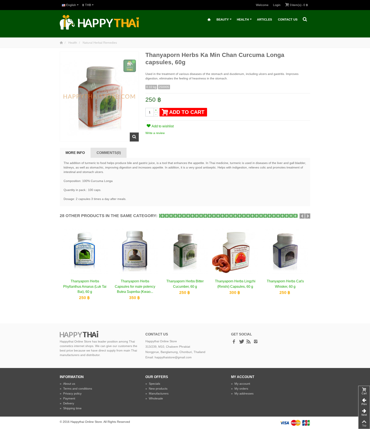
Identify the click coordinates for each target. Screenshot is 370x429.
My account (240, 383)
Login (276, 5)
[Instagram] (255, 342)
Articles (264, 19)
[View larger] (134, 137)
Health (243, 19)
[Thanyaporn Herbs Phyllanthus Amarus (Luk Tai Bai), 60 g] (85, 251)
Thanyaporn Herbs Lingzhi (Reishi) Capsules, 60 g (235, 283)
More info (75, 153)
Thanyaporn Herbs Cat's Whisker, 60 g (285, 283)
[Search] (304, 19)
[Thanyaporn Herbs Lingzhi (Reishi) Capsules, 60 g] (235, 251)
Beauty (222, 19)
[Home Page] (62, 42)
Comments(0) (109, 153)
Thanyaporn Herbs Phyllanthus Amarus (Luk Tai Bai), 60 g (84, 286)
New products (156, 388)
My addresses (242, 393)
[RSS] (248, 342)
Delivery (67, 403)
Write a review (155, 133)
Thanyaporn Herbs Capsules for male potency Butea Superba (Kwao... (135, 286)
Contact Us (287, 19)
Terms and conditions (76, 388)
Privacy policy (71, 393)
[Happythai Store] (99, 22)
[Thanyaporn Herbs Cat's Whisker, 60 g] (285, 251)
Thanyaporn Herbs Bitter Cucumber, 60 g (185, 283)
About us (67, 383)
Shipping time (71, 408)
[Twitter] (241, 342)
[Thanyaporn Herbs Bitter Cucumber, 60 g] (185, 251)
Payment (67, 398)
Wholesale (154, 398)
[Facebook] (234, 342)
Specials (152, 383)
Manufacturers (157, 393)
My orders (239, 388)
